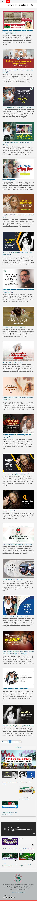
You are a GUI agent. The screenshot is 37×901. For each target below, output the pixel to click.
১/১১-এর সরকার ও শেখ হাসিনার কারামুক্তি (13, 362)
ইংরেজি (3, 1)
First (3, 742)
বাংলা (8, 1)
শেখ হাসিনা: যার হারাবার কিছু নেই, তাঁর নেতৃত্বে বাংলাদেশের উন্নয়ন (18, 726)
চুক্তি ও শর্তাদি (14, 892)
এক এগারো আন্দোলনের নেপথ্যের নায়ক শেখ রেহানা (14, 327)
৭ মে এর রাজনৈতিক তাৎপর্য (9, 511)
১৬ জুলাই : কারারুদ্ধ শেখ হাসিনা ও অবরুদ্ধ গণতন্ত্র (15, 689)
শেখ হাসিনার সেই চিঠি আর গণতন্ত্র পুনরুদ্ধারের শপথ (15, 616)
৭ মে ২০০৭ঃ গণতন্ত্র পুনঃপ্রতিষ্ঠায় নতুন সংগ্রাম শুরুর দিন (16, 474)
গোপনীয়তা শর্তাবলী (21, 892)
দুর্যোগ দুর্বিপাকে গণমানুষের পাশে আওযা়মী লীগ (9, 848)
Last (19, 742)
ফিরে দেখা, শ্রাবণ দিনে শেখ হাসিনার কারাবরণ (13, 579)
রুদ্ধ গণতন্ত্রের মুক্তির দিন (9, 180)
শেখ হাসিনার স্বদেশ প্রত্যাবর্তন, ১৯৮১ (25, 782)
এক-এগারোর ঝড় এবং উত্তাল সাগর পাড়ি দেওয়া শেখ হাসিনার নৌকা (18, 107)
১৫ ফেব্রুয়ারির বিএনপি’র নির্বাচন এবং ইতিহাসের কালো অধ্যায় (17, 544)
